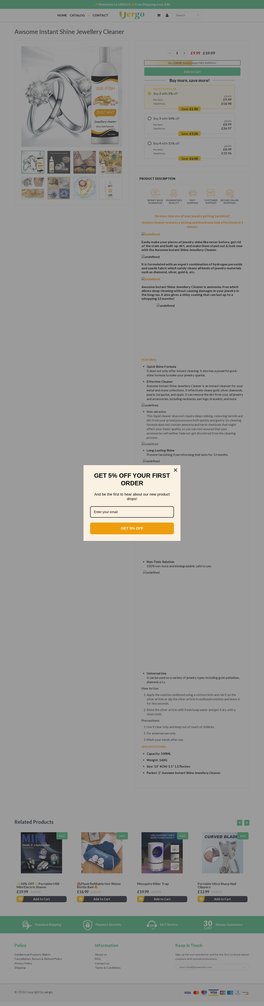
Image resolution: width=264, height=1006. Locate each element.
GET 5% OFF (132, 528)
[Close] (175, 470)
